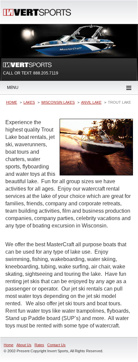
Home (8, 345)
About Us (23, 345)
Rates (39, 345)
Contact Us (56, 345)
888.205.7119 (45, 73)
